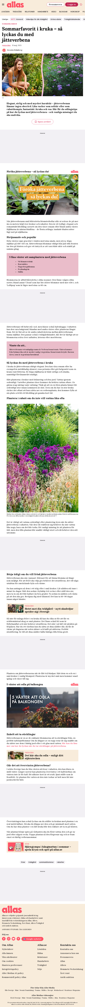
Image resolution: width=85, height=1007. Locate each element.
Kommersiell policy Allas (14, 977)
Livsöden (6, 11)
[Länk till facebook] (4, 939)
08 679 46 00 (70, 1004)
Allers (63, 965)
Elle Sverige (9, 990)
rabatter (60, 862)
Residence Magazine (72, 990)
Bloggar (63, 11)
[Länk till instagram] (8, 939)
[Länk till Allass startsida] (25, 4)
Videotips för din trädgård (36, 19)
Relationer (30, 11)
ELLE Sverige (15, 998)
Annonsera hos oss (69, 953)
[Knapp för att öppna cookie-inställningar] (81, 4)
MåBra (43, 990)
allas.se (75, 1002)
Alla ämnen (7, 953)
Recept (50, 990)
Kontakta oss (66, 949)
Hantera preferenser (12, 965)
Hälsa (40, 953)
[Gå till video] (74, 171)
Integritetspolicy (10, 969)
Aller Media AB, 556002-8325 (31, 1004)
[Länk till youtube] (13, 939)
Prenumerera (55, 4)
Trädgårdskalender (72, 19)
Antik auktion (67, 977)
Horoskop (75, 11)
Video (53, 11)
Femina (37, 990)
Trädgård (17, 11)
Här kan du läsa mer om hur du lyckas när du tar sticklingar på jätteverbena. (42, 744)
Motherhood (58, 990)
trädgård (6, 46)
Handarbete (43, 11)
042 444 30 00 (34, 1002)
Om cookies (8, 961)
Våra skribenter (9, 957)
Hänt (16, 990)
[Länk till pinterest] (18, 939)
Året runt (65, 973)
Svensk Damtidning (27, 990)
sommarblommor (9, 24)
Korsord (17, 19)
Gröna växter (55, 19)
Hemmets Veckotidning (71, 969)
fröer (23, 862)
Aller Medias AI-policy (13, 973)
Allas (62, 961)
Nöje (39, 969)
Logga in (72, 4)
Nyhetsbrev (7, 949)
